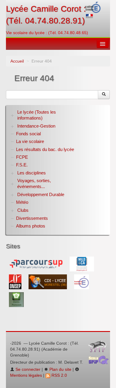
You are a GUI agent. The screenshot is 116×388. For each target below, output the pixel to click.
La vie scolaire (30, 141)
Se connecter (27, 369)
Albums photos (30, 225)
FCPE (22, 157)
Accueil (17, 61)
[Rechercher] (104, 94)
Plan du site (59, 369)
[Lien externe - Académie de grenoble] (81, 281)
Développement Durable (40, 194)
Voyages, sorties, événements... (34, 183)
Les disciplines (31, 172)
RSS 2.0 (58, 375)
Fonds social (28, 133)
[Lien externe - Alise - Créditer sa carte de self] (16, 299)
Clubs (23, 210)
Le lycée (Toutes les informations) (36, 114)
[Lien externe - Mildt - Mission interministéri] (82, 263)
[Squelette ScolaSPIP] (100, 362)
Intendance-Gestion (36, 125)
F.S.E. (22, 164)
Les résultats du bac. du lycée (45, 149)
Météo (22, 202)
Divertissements (32, 218)
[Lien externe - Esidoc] (48, 281)
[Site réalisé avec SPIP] (99, 348)
